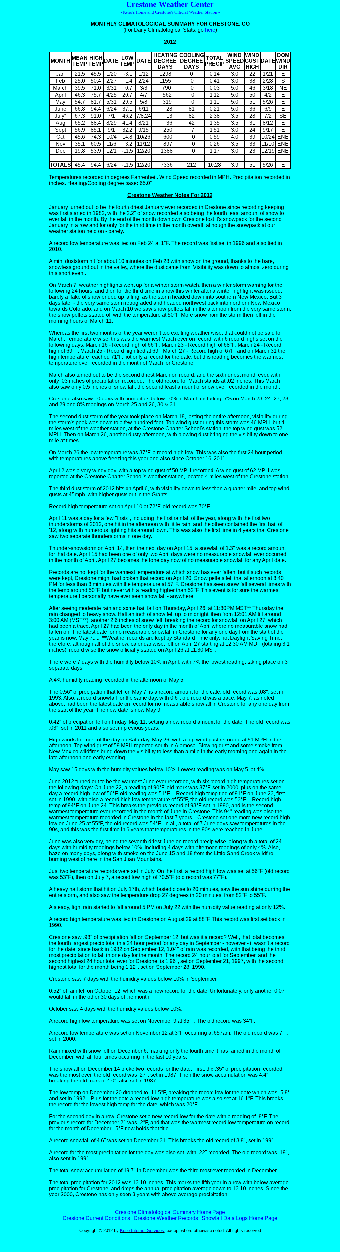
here (210, 30)
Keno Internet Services (142, 1230)
